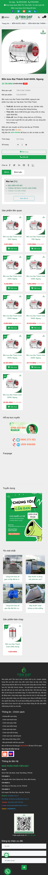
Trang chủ (5, 23)
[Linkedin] (19, 165)
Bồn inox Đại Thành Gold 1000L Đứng (12, 645)
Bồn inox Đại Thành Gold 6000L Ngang (12, 396)
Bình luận (18, 172)
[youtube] (24, 11)
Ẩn (15, 181)
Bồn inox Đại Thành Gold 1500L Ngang (35, 277)
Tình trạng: (6, 139)
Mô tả (6, 172)
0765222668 (34, 2)
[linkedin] (30, 11)
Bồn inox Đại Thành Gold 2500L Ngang (35, 317)
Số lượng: (5, 144)
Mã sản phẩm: (7, 95)
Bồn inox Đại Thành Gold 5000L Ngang (35, 356)
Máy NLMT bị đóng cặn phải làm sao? (35, 578)
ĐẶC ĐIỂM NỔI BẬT (15, 185)
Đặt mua (25, 152)
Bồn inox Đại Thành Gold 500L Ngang (12, 238)
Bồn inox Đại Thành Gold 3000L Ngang (12, 356)
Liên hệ (25, 157)
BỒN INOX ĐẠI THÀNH (36, 23)
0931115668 (23, 2)
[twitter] (18, 11)
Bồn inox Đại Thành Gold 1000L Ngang (12, 277)
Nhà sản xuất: (7, 90)
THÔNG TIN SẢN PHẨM (17, 191)
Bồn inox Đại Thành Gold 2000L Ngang (12, 317)
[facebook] (13, 11)
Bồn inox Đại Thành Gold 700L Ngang (35, 238)
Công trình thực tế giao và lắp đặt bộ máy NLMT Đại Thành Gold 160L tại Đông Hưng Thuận (12, 578)
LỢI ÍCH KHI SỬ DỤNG (16, 193)
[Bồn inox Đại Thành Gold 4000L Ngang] (24, 17)
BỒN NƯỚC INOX (19, 23)
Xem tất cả (24, 198)
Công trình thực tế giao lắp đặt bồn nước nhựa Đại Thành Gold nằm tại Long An (13, 607)
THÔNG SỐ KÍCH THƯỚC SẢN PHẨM (22, 188)
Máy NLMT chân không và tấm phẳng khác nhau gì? (35, 607)
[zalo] (35, 11)
